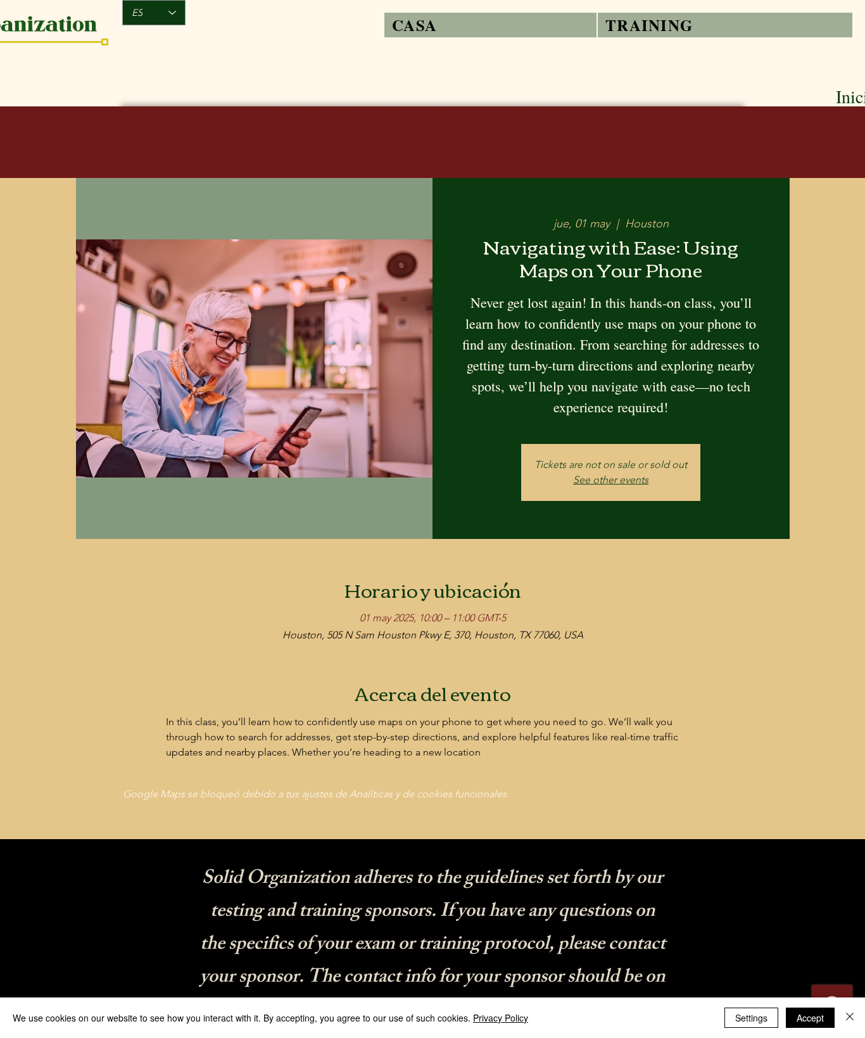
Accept (810, 1017)
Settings (751, 1017)
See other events (610, 480)
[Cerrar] (849, 1018)
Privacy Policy (500, 1017)
